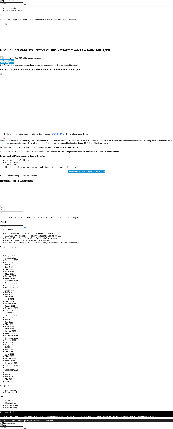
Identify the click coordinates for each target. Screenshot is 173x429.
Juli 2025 (8, 265)
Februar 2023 (10, 331)
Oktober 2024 (10, 285)
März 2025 (9, 274)
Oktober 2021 (10, 367)
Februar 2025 (10, 276)
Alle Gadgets (10, 8)
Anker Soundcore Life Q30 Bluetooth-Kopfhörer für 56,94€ (29, 233)
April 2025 (9, 272)
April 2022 (9, 354)
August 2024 (10, 290)
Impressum (38, 420)
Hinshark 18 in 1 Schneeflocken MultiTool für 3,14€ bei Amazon (31, 238)
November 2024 (11, 283)
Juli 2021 (8, 374)
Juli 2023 (8, 319)
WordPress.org (11, 408)
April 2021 (9, 381)
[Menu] (1, 15)
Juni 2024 (9, 294)
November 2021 (11, 365)
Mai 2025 (9, 269)
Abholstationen (19, 143)
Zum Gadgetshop (7, 60)
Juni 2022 (9, 349)
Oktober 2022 (10, 340)
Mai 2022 (9, 351)
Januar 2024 (10, 306)
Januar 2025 (10, 278)
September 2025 (11, 260)
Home (2, 20)
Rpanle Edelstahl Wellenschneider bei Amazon (86, 171)
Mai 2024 (9, 297)
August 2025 (10, 262)
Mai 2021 (9, 379)
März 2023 (9, 329)
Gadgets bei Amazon (13, 10)
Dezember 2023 (11, 308)
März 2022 (9, 356)
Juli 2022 (8, 347)
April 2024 (9, 299)
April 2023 (9, 326)
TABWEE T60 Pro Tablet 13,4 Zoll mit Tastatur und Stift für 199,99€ (33, 236)
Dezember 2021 (11, 363)
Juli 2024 (8, 292)
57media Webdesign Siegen (21, 420)
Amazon (37, 58)
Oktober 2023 (10, 313)
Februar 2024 (10, 303)
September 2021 (11, 370)
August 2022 (10, 345)
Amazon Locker (165, 141)
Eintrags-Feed (10, 403)
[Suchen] (25, 4)
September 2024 (11, 288)
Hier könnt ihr (87, 143)
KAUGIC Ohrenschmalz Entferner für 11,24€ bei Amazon (28, 240)
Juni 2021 (9, 377)
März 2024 (9, 301)
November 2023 (11, 310)
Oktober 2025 (10, 258)
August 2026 (10, 256)
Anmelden (9, 401)
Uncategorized (11, 392)
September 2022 (11, 342)
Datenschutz (49, 420)
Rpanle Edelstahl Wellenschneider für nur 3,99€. (57, 69)
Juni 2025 (9, 267)
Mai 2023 (9, 324)
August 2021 (10, 372)
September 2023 (11, 315)
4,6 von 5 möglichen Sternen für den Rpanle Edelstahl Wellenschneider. (88, 151)
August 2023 (10, 317)
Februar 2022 (10, 358)
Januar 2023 (10, 333)
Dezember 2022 (11, 335)
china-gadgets (12, 20)
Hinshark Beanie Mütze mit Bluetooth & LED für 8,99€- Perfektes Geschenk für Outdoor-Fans (43, 243)
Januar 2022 (10, 361)
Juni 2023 (9, 322)
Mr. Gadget (8, 58)
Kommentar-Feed (12, 405)
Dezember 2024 (11, 281)
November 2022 (11, 338)
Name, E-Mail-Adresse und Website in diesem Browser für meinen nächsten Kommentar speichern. (43, 217)
